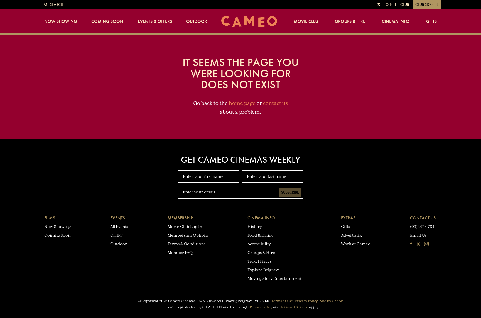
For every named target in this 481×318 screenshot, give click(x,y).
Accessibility (259, 244)
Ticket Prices (259, 261)
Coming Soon (107, 21)
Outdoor (196, 21)
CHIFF (116, 235)
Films (49, 218)
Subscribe (290, 192)
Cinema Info (395, 21)
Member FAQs (181, 252)
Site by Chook (331, 301)
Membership (180, 218)
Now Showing (60, 21)
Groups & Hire (350, 21)
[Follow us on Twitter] (418, 244)
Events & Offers (155, 21)
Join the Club (396, 4)
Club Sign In (426, 4)
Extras (348, 218)
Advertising (352, 235)
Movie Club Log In (185, 226)
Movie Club (306, 21)
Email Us (418, 235)
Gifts (431, 21)
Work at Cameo (355, 244)
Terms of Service (294, 307)
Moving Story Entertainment (274, 278)
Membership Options (188, 235)
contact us (275, 103)
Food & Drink (260, 235)
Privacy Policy (306, 301)
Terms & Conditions (186, 244)
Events (117, 218)
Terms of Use (282, 301)
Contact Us (423, 218)
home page (242, 103)
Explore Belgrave (263, 270)
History (254, 226)
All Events (119, 226)
